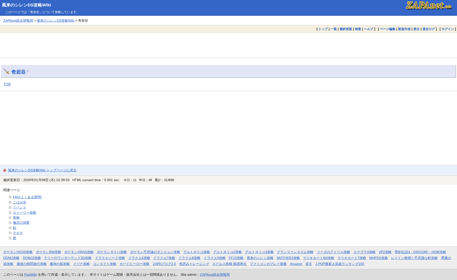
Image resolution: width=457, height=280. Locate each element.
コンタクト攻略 (104, 264)
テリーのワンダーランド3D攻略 (68, 258)
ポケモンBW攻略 (48, 252)
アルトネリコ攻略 (196, 252)
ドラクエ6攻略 (139, 258)
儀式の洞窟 (21, 222)
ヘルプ (368, 29)
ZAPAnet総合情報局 (18, 20)
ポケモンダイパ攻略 (112, 252)
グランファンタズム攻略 (295, 252)
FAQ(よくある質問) (27, 197)
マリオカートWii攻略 (318, 258)
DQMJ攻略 (11, 258)
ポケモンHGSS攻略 (18, 252)
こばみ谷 (19, 202)
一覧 (334, 29)
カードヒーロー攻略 (134, 264)
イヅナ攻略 (81, 264)
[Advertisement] (228, 45)
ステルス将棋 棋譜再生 (229, 264)
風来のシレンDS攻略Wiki (26, 5)
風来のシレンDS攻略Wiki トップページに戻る (42, 170)
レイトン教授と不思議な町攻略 (414, 258)
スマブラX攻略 (364, 252)
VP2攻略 (385, 252)
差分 (416, 29)
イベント (19, 207)
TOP (7, 84)
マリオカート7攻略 (352, 258)
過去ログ (428, 29)
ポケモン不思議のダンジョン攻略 (155, 252)
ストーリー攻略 (24, 212)
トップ (323, 29)
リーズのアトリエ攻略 (333, 252)
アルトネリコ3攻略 (259, 252)
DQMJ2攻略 (32, 258)
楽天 (308, 264)
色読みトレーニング (194, 264)
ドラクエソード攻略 (110, 258)
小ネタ (18, 233)
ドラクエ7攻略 (164, 258)
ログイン (448, 29)
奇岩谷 (18, 71)
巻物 (16, 217)
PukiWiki (30, 274)
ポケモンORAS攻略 (79, 252)
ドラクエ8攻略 (189, 258)
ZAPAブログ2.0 (164, 264)
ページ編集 (387, 29)
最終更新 (346, 29)
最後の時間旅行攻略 (32, 264)
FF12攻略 (236, 258)
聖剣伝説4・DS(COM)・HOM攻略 (420, 252)
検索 (358, 29)
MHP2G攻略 (378, 258)
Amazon (296, 264)
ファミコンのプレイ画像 (268, 264)
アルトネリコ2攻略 (227, 252)
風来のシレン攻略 (260, 258)
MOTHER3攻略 (288, 258)
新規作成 (404, 29)
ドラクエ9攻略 (215, 258)
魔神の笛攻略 (60, 264)
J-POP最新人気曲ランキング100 (339, 264)
